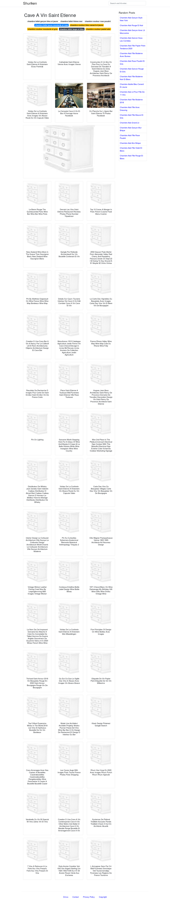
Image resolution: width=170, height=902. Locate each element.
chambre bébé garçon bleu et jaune (43, 21)
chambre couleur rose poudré (98, 21)
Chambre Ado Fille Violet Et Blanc (131, 149)
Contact (75, 897)
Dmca (65, 897)
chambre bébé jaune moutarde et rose (51, 25)
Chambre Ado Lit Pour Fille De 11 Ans (132, 93)
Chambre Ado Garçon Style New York (131, 19)
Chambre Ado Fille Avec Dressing (130, 108)
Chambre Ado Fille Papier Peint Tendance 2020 (132, 47)
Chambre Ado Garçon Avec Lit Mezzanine (132, 31)
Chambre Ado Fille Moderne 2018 (131, 101)
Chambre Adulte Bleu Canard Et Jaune (132, 85)
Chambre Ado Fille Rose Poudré (130, 136)
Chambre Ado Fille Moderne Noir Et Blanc (131, 78)
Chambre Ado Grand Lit (129, 122)
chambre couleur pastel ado (98, 29)
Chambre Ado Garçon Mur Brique (131, 129)
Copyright (103, 897)
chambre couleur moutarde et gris (42, 29)
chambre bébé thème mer (71, 21)
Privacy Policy (89, 897)
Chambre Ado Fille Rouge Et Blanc (131, 157)
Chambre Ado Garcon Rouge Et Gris (132, 70)
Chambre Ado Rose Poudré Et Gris (132, 62)
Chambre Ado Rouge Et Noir (131, 25)
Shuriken (30, 3)
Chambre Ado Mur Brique (130, 143)
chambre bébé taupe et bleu (72, 29)
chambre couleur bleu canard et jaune (86, 25)
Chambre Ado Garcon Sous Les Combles (131, 39)
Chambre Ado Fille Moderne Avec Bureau (131, 54)
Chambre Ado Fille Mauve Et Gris (131, 116)
